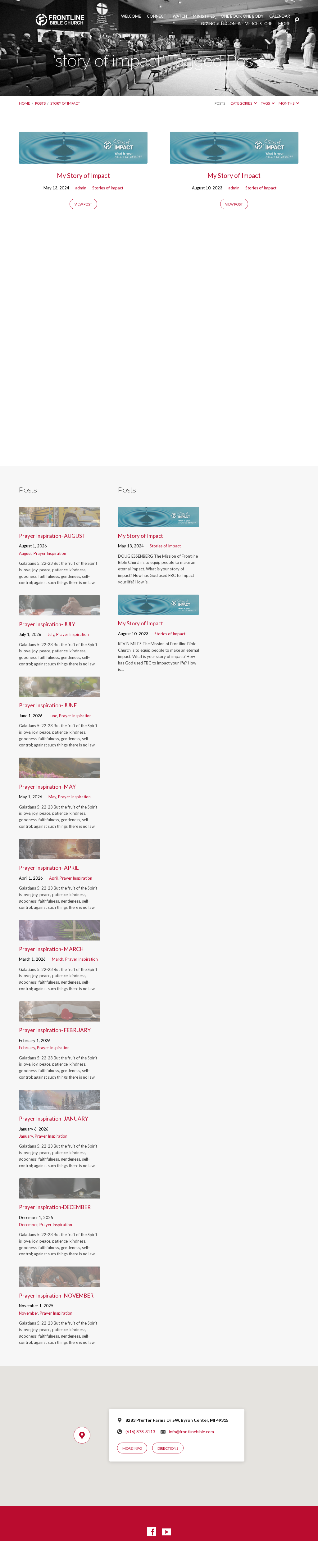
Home (24, 103)
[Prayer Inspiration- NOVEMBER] (59, 1282)
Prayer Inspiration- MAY (47, 786)
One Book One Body (242, 16)
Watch (180, 16)
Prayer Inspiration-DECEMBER (55, 1207)
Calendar (279, 16)
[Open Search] (297, 20)
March (57, 959)
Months (287, 103)
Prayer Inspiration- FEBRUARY (55, 1030)
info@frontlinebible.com (191, 1431)
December (28, 1224)
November (28, 1313)
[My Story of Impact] (83, 159)
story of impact (65, 103)
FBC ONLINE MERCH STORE (246, 24)
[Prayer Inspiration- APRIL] (59, 855)
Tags (265, 103)
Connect (156, 16)
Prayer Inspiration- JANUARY (53, 1118)
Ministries (204, 16)
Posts (40, 103)
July (51, 634)
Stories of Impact (107, 187)
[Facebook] (151, 1532)
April (53, 878)
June (53, 715)
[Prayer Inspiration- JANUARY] (59, 1105)
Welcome (131, 16)
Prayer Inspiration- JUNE (48, 705)
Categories (241, 103)
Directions (167, 1448)
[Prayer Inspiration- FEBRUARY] (59, 1017)
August (25, 553)
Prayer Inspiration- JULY (47, 624)
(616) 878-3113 (140, 1431)
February (27, 1047)
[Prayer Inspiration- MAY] (59, 774)
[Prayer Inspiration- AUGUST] (59, 523)
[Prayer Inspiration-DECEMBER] (59, 1194)
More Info (132, 1448)
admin (80, 187)
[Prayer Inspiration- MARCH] (59, 936)
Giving (208, 24)
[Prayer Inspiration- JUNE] (59, 692)
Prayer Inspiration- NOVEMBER (56, 1295)
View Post (83, 204)
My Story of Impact (83, 175)
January (26, 1136)
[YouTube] (166, 1532)
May (52, 796)
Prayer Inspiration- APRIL (49, 867)
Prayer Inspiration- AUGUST (52, 536)
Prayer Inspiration (50, 553)
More (284, 24)
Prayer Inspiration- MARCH (51, 949)
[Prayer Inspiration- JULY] (59, 611)
